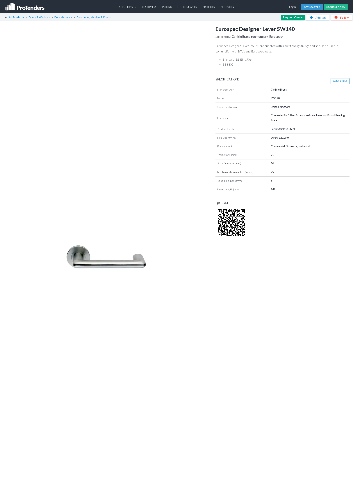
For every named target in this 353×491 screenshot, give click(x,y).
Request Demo (335, 7)
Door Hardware (63, 17)
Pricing (167, 7)
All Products (16, 17)
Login (292, 6)
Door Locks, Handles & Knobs (94, 17)
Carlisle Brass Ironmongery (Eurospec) (257, 36)
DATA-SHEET (339, 80)
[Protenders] (25, 5)
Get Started (312, 7)
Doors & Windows (39, 17)
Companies (190, 7)
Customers (149, 7)
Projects (209, 7)
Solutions (126, 7)
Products (227, 7)
